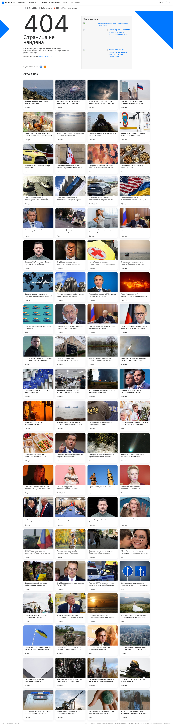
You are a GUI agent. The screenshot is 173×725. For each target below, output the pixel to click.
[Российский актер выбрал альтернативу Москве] (103, 640)
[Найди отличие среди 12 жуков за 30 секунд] (38, 319)
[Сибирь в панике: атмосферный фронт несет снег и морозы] (103, 448)
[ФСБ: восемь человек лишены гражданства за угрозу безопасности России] (103, 416)
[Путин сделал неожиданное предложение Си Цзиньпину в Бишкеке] (70, 512)
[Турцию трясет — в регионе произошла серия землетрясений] (38, 287)
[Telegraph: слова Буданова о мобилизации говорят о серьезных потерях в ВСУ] (38, 576)
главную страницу (45, 57)
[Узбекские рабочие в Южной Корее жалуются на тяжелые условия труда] (70, 384)
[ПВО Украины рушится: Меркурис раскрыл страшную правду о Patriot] (38, 351)
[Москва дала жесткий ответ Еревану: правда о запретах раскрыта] (135, 95)
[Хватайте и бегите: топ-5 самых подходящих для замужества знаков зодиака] (135, 608)
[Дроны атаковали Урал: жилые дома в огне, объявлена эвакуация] (135, 127)
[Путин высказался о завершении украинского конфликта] (103, 319)
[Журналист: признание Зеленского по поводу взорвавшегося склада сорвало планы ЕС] (38, 416)
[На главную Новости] (9, 2)
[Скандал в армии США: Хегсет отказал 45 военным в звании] (38, 223)
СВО (57, 8)
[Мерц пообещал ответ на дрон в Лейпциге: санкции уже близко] (135, 319)
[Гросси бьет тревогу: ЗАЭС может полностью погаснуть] (103, 287)
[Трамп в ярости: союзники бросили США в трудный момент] (70, 608)
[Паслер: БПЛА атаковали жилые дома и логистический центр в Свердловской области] (103, 576)
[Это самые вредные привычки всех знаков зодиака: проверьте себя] (38, 480)
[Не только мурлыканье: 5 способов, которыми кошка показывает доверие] (70, 480)
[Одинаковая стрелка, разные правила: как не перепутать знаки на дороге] (135, 576)
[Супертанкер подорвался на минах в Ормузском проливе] (135, 255)
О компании (9, 723)
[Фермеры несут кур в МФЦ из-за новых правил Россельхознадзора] (38, 127)
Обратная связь (157, 723)
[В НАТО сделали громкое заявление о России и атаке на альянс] (38, 544)
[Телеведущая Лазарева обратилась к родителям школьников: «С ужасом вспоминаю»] (135, 480)
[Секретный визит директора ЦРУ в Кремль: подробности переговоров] (70, 448)
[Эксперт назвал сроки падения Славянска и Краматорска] (103, 544)
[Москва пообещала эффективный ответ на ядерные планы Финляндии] (70, 287)
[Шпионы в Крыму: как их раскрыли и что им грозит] (103, 127)
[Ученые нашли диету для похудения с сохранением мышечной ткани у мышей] (38, 448)
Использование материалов (143, 723)
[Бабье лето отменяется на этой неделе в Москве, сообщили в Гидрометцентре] (103, 673)
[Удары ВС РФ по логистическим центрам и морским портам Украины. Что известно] (70, 673)
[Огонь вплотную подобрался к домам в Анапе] (135, 673)
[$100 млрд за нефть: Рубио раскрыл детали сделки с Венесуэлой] (135, 384)
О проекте (92, 723)
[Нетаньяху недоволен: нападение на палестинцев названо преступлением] (70, 319)
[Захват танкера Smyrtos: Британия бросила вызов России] (70, 127)
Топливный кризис (70, 8)
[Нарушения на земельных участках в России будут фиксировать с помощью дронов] (38, 673)
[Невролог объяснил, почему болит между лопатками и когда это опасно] (103, 223)
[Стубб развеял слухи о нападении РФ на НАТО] (70, 576)
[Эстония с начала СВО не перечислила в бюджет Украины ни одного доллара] (70, 191)
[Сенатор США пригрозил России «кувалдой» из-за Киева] (38, 255)
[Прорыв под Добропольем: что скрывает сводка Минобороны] (70, 640)
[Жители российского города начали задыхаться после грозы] (103, 95)
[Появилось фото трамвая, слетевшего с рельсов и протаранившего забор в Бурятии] (70, 223)
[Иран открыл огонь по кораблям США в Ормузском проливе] (135, 351)
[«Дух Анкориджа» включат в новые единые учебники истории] (38, 512)
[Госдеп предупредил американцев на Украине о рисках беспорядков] (70, 351)
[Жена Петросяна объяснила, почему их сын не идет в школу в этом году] (135, 544)
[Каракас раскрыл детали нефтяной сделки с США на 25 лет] (103, 608)
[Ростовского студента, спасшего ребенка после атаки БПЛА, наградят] (38, 705)
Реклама (17, 723)
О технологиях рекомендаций (105, 723)
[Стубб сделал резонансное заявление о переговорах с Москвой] (70, 255)
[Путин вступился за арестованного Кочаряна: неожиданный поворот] (135, 223)
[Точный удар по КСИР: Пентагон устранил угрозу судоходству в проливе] (70, 416)
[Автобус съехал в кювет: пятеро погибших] (38, 159)
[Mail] (3, 2)
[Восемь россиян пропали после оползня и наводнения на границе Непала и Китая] (135, 640)
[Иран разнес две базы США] (103, 480)
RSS (86, 723)
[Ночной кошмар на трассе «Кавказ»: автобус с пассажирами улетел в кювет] (103, 255)
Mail (3, 723)
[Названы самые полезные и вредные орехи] (135, 159)
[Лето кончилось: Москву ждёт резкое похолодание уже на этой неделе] (103, 351)
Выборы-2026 (32, 8)
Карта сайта (167, 723)
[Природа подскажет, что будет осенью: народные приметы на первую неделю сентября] (103, 159)
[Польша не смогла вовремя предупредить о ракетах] (38, 608)
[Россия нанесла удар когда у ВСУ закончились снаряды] (103, 384)
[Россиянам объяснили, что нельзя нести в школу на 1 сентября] (135, 416)
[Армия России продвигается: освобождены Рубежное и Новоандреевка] (70, 705)
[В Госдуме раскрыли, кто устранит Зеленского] (103, 512)
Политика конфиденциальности (124, 723)
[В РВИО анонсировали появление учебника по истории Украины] (38, 640)
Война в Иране (46, 8)
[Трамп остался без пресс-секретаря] (135, 512)
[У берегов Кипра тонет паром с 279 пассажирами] (38, 95)
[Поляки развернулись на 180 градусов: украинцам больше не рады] (70, 159)
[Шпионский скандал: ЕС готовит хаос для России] (38, 384)
